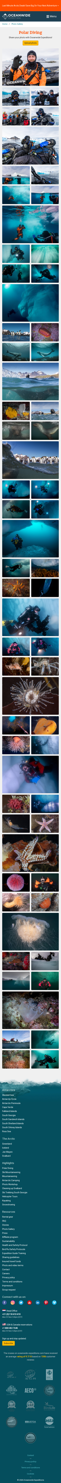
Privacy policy (8, 1277)
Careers (6, 1273)
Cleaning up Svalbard (12, 1188)
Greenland (7, 1144)
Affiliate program (10, 1237)
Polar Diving (7, 1168)
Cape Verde (7, 1107)
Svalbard (6, 1156)
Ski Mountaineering (11, 1172)
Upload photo (30, 43)
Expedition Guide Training (14, 1253)
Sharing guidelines (10, 1257)
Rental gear (7, 1217)
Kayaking (6, 1200)
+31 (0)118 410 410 (11, 1314)
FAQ (4, 1221)
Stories (5, 1225)
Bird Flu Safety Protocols (13, 1249)
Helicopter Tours (9, 1196)
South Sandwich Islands (13, 1119)
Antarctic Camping (11, 1180)
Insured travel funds (11, 1261)
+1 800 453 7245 (10, 1328)
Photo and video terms (12, 1265)
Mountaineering (9, 1176)
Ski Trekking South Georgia (14, 1192)
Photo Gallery (8, 1229)
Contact (6, 1269)
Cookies (30, 1474)
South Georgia (9, 1115)
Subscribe (8, 1343)
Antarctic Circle (9, 1099)
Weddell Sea (8, 1095)
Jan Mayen (7, 1152)
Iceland (5, 1148)
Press (5, 1233)
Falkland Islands (9, 1111)
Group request (9, 1290)
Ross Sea (6, 1131)
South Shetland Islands (13, 1123)
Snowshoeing (8, 1204)
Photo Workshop (10, 1184)
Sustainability (8, 1241)
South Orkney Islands (12, 1127)
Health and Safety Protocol (14, 1245)
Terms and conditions (12, 1281)
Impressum (7, 1285)
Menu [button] (53, 16)
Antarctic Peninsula (11, 1103)
